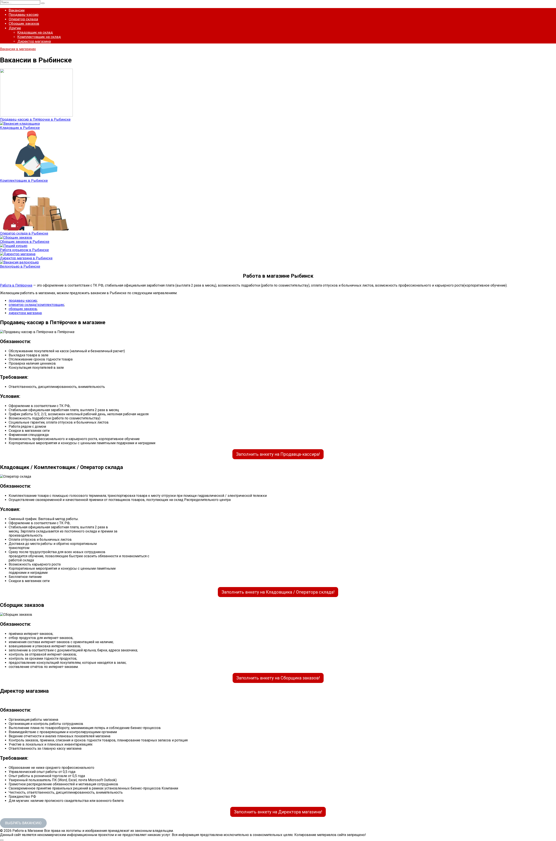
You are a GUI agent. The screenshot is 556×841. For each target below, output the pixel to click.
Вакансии (17, 10)
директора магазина (25, 313)
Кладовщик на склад (35, 32)
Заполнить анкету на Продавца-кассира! (278, 454)
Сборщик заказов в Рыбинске (24, 242)
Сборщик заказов (24, 23)
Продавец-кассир (23, 14)
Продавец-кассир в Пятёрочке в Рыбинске (35, 119)
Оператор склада (23, 19)
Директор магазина (34, 41)
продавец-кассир (23, 301)
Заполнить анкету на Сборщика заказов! (278, 678)
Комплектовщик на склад (39, 37)
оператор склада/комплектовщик (36, 305)
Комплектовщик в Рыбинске (24, 181)
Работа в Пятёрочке (16, 285)
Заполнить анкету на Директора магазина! (278, 811)
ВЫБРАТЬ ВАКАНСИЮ (23, 823)
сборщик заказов (23, 309)
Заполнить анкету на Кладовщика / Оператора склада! (278, 592)
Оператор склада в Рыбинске (24, 233)
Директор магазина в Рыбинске (26, 258)
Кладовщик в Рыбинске (20, 128)
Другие (15, 28)
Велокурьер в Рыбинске (20, 266)
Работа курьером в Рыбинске (24, 250)
